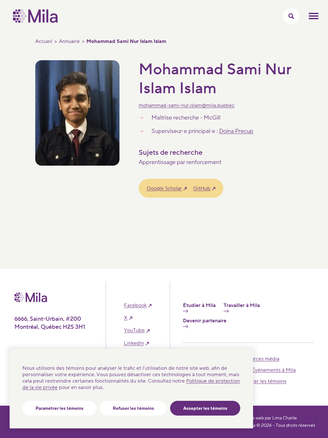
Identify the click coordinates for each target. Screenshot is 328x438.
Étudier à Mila (199, 305)
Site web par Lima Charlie (272, 418)
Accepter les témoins (205, 408)
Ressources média (258, 359)
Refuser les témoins (133, 408)
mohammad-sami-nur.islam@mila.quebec (186, 105)
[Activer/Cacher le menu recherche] (291, 16)
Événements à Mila (274, 370)
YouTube (134, 330)
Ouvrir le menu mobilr (314, 16)
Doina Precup (236, 131)
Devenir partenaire (204, 321)
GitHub (201, 188)
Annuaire (69, 41)
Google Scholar (164, 188)
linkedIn (134, 343)
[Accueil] (35, 21)
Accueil (43, 41)
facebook (135, 305)
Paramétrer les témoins (60, 408)
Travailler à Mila (242, 305)
